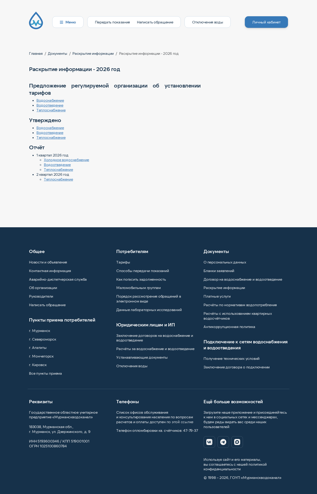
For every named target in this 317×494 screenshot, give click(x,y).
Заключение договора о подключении (237, 367)
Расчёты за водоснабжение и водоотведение (155, 348)
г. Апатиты (38, 347)
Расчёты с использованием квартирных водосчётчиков (238, 315)
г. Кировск (38, 364)
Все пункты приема (45, 373)
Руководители (41, 296)
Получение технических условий (232, 358)
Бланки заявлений (219, 270)
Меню (70, 22)
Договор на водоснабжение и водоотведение (243, 279)
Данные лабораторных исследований (149, 309)
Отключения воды (207, 22)
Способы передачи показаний (142, 270)
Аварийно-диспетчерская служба (58, 279)
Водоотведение (49, 105)
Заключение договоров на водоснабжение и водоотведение (154, 337)
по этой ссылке (180, 421)
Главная (36, 53)
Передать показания (112, 22)
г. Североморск (42, 339)
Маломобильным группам (138, 287)
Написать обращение (155, 22)
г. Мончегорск (41, 356)
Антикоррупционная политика (229, 326)
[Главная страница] (39, 22)
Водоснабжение (50, 100)
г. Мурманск (39, 330)
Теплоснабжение (51, 110)
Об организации (43, 287)
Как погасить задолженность (141, 279)
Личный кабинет (266, 22)
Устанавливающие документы (142, 357)
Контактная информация (50, 270)
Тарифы (123, 262)
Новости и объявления (48, 262)
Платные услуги (217, 296)
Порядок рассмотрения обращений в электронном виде (148, 298)
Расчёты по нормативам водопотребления (240, 304)
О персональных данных (225, 262)
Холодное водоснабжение (66, 159)
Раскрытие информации (224, 287)
